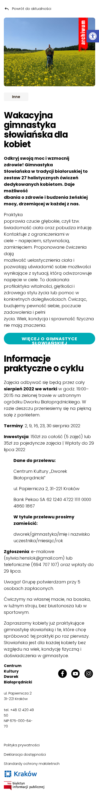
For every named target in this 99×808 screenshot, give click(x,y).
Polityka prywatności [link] (22, 745)
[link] (93, 36)
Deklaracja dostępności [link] (25, 754)
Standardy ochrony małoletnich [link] (32, 763)
